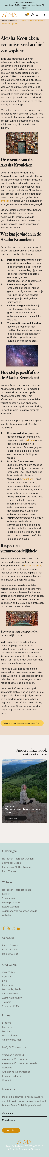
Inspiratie (7, 985)
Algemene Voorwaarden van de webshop (19, 913)
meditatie (29, 440)
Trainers (6, 1002)
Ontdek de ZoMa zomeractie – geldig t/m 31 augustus (24, 6)
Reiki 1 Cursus (10, 945)
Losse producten (11, 902)
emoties (5, 201)
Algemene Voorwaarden (15, 1059)
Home (4, 20)
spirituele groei (32, 565)
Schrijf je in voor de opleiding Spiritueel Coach (22, 723)
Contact (6, 1080)
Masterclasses (10, 1035)
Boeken (6, 894)
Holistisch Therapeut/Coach (18, 859)
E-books (6, 1023)
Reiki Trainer (9, 871)
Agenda (6, 976)
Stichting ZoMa (10, 1006)
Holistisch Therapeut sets (16, 890)
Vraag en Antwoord (13, 1055)
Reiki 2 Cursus (10, 949)
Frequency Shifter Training (17, 867)
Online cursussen (12, 1040)
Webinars (7, 1031)
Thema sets (8, 898)
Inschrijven (11, 1130)
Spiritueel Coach (11, 863)
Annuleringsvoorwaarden (16, 1072)
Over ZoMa (8, 972)
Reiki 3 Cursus (10, 954)
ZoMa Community (12, 998)
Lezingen (7, 1027)
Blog (4, 981)
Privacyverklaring (12, 1076)
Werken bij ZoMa (11, 989)
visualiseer (28, 479)
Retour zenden (10, 907)
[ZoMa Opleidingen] (9, 15)
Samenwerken (10, 993)
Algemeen (13, 20)
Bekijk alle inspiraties (35, 754)
